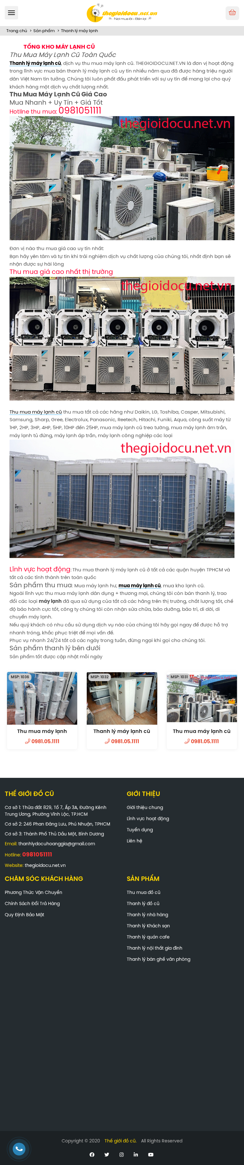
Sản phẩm (44, 31)
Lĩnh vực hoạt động (148, 819)
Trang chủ (16, 31)
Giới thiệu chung (145, 808)
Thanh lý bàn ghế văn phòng (158, 959)
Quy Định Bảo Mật (24, 915)
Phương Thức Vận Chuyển (33, 892)
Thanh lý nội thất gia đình (154, 948)
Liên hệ (134, 841)
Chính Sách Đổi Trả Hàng (32, 904)
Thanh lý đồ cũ (143, 904)
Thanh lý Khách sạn (148, 926)
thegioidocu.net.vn (45, 865)
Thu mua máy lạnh (42, 731)
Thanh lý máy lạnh (79, 31)
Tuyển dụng (140, 830)
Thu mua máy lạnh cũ (36, 412)
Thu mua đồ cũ (143, 892)
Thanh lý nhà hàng (147, 915)
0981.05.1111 (44, 741)
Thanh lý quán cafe (148, 937)
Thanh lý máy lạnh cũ (121, 731)
